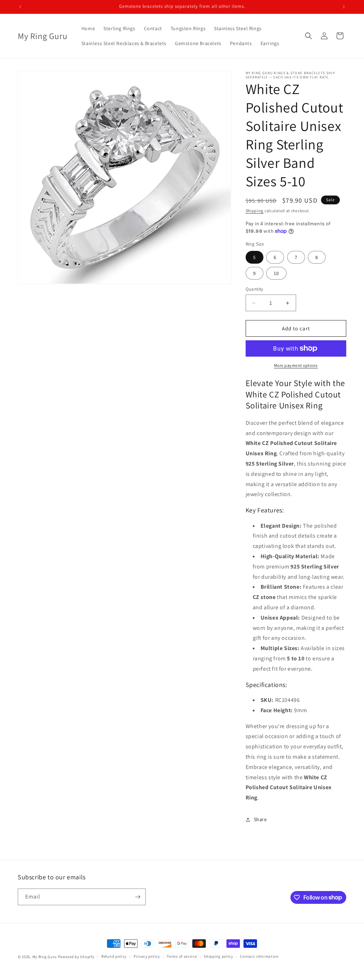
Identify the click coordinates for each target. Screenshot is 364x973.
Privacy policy (147, 956)
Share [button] (260, 819)
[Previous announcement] (20, 6)
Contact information (259, 956)
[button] (308, 36)
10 (276, 273)
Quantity (254, 289)
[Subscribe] (137, 897)
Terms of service (182, 956)
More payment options (296, 365)
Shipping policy (218, 956)
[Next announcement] (344, 6)
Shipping (255, 210)
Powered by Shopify (76, 956)
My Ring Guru (44, 956)
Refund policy (114, 956)
